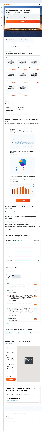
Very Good (9, 275)
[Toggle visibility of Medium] (17, 168)
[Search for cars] (1, 12)
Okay (8, 277)
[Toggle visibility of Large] (17, 171)
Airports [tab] (12, 394)
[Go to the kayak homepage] (7, 4)
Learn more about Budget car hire (12, 400)
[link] (23, 200)
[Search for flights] (1, 8)
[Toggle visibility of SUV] (17, 169)
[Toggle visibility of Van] (24, 169)
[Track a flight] (1, 17)
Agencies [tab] (8, 394)
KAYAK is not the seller (10, 418)
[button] (2, 4)
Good (9, 276)
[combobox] (9, 12)
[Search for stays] (1, 10)
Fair (8, 278)
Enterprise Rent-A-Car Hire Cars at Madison (10, 333)
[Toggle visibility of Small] (24, 168)
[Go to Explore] (1, 15)
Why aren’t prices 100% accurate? (12, 421)
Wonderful (9, 274)
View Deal (14, 69)
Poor (8, 281)
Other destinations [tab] (27, 394)
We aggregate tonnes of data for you (12, 419)
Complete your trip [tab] (19, 394)
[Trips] (1, 20)
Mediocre (9, 279)
